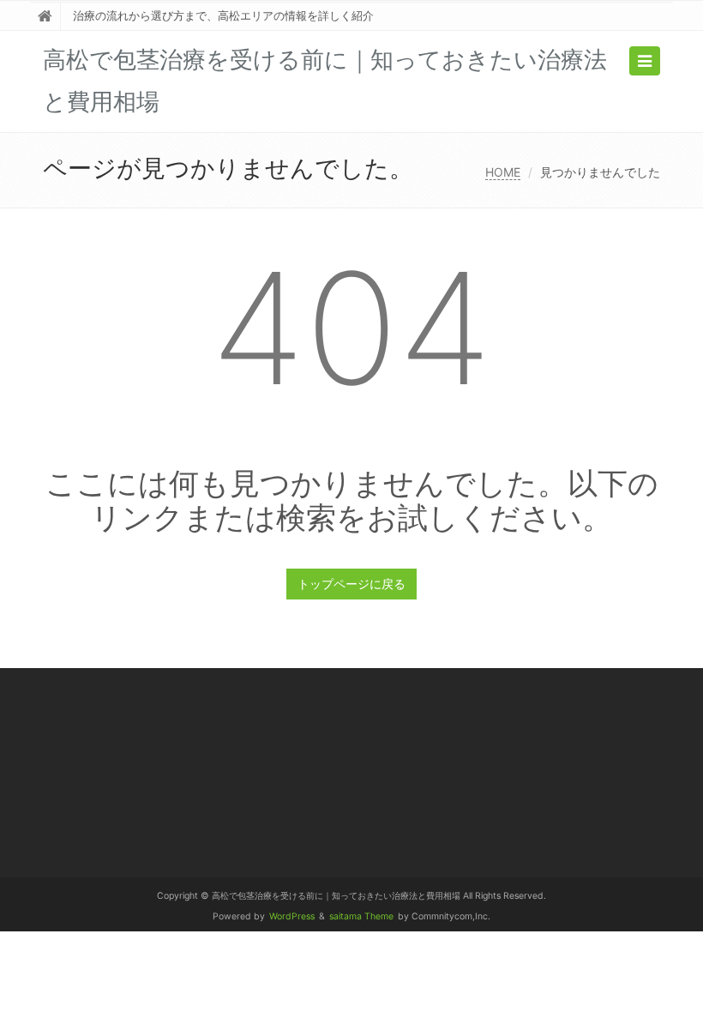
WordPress (292, 916)
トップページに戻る (351, 583)
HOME (502, 172)
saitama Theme (361, 916)
